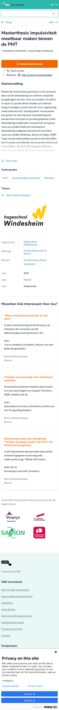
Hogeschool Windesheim (30, 243)
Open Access (8, 609)
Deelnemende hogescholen (16, 615)
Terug (8, 22)
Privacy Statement (11, 628)
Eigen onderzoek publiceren (17, 596)
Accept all (29, 694)
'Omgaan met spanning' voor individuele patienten (28, 378)
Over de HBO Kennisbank (15, 589)
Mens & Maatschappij (16, 356)
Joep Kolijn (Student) (40, 50)
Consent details (10, 686)
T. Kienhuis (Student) (13, 50)
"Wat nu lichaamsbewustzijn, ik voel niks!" (26, 317)
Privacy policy (35, 686)
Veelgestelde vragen (12, 622)
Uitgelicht (7, 602)
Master (27, 279)
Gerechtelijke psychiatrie (26, 178)
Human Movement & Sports (35, 252)
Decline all (29, 700)
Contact (5, 635)
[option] (29, 524)
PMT (5, 178)
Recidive (49, 178)
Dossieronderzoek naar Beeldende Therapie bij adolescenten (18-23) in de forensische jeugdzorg (28, 442)
